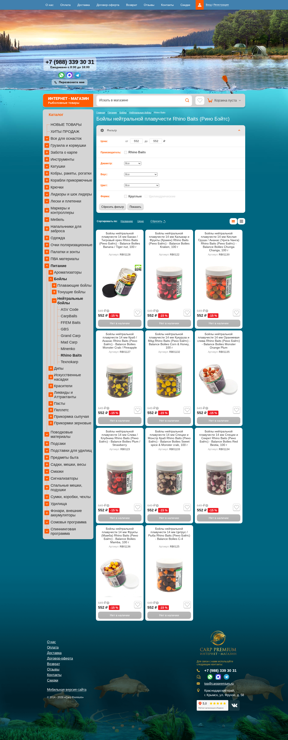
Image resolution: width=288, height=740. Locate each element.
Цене (140, 221)
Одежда (58, 238)
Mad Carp (69, 342)
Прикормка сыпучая (71, 416)
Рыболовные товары (68, 100)
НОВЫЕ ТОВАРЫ (66, 124)
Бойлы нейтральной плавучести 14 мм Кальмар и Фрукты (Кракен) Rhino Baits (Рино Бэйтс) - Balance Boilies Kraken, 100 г (169, 240)
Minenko (68, 349)
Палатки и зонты (65, 252)
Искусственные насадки (67, 377)
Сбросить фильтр (112, 206)
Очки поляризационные (71, 245)
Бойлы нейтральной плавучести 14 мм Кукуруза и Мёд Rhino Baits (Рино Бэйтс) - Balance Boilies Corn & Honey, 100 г (169, 340)
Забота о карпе (64, 152)
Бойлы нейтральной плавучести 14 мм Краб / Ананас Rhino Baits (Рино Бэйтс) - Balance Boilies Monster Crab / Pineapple (119, 340)
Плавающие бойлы (74, 285)
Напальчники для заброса (66, 228)
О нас (50, 5)
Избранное (200, 101)
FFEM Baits (71, 322)
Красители (63, 386)
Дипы (58, 368)
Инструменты (62, 159)
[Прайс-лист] (241, 221)
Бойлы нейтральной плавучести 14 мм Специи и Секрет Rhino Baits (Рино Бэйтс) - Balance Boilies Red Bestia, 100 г (218, 438)
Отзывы (149, 5)
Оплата (65, 5)
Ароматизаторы (68, 272)
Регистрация (221, 4)
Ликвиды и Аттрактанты (65, 394)
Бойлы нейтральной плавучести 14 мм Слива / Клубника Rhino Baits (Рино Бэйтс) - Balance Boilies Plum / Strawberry (119, 438)
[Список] (233, 221)
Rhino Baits (71, 355)
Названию (127, 221)
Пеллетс (61, 410)
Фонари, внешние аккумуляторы (66, 513)
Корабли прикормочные (71, 180)
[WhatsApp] (61, 75)
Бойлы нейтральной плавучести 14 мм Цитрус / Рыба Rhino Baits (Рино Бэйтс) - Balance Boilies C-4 (169, 533)
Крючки (57, 187)
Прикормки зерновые (72, 423)
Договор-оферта (108, 5)
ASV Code (69, 309)
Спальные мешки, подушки (66, 487)
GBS (65, 329)
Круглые (135, 196)
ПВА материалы (65, 259)
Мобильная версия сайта (66, 689)
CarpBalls (69, 316)
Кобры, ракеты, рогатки (71, 173)
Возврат (131, 5)
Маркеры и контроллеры (62, 210)
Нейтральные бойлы (70, 300)
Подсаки (58, 443)
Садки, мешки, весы (68, 464)
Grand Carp (71, 336)
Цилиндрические (162, 196)
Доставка (83, 5)
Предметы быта (64, 457)
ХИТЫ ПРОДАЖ (65, 131)
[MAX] (69, 75)
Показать (135, 206)
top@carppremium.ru (219, 683)
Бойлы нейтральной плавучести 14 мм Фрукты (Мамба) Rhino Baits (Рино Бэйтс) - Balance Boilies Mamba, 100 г (119, 535)
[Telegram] (77, 75)
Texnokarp (69, 362)
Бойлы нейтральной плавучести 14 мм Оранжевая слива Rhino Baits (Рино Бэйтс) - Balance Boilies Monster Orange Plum (218, 340)
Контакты (167, 5)
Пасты (59, 403)
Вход (209, 4)
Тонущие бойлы (71, 292)
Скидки (185, 5)
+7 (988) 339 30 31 (70, 62)
